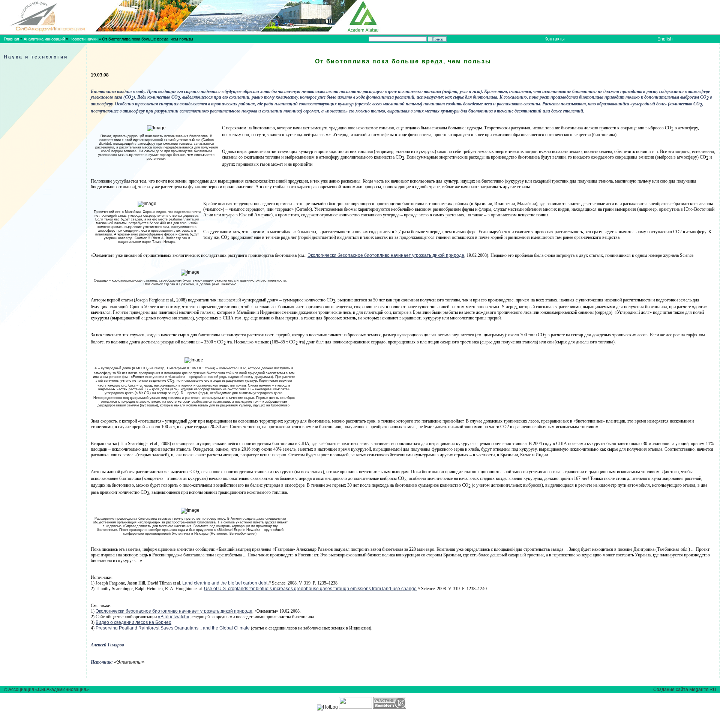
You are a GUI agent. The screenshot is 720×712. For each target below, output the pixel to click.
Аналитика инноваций (44, 39)
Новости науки (83, 39)
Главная (11, 39)
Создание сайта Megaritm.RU (684, 689)
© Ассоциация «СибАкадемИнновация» (46, 689)
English (665, 39)
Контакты (554, 39)
